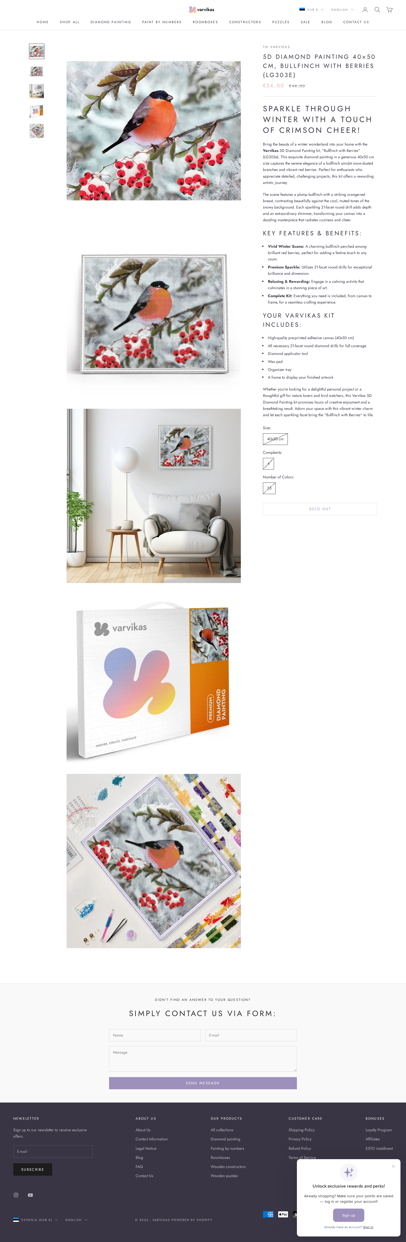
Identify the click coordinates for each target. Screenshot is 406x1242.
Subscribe (32, 1169)
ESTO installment (379, 1148)
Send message (203, 1083)
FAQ (139, 1166)
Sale (306, 22)
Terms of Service (302, 1157)
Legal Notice (146, 1148)
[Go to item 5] (36, 131)
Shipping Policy (302, 1130)
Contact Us (144, 1175)
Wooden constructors (228, 1166)
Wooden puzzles (224, 1175)
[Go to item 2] (36, 71)
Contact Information (152, 1139)
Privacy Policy (300, 1139)
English (339, 9)
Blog (326, 22)
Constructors (245, 22)
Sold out (320, 508)
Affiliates (373, 1139)
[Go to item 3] (36, 91)
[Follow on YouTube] (30, 1195)
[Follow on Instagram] (16, 1195)
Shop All (70, 22)
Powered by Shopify (192, 1220)
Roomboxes (205, 22)
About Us (143, 1130)
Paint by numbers (162, 22)
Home (43, 22)
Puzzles (281, 22)
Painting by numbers (227, 1148)
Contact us (356, 22)
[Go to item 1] (36, 51)
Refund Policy (300, 1148)
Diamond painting (111, 22)
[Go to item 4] (36, 111)
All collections (222, 1130)
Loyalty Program (379, 1130)
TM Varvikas (276, 46)
